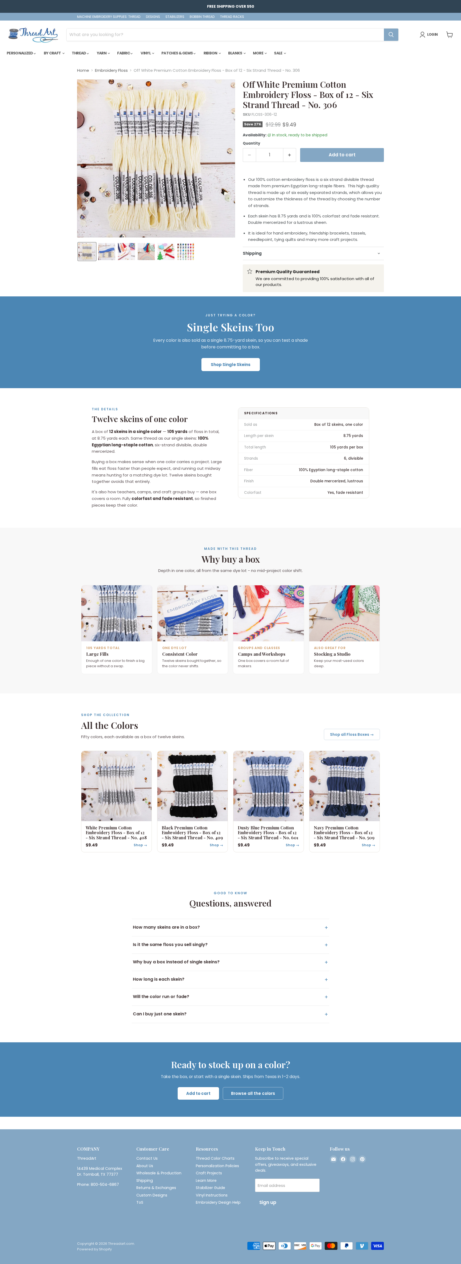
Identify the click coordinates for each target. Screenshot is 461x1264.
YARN (102, 53)
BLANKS (235, 53)
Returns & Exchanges (156, 1187)
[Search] (391, 35)
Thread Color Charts (215, 1158)
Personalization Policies (217, 1165)
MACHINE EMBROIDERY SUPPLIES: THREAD (109, 17)
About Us (144, 1165)
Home (83, 70)
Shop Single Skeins (231, 364)
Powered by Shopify (94, 1249)
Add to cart (198, 1093)
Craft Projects (209, 1173)
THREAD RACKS (232, 17)
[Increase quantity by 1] (289, 155)
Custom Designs (151, 1195)
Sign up (267, 1202)
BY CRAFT (53, 53)
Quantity (251, 143)
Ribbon (211, 53)
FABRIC (123, 53)
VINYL (146, 53)
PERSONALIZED (20, 53)
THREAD (79, 53)
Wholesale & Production (158, 1173)
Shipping (144, 1180)
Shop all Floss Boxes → (352, 734)
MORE (258, 53)
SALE (278, 53)
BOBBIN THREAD (202, 17)
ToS (139, 1202)
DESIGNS (153, 17)
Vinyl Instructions (212, 1195)
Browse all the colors (253, 1093)
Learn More (206, 1180)
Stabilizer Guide (210, 1187)
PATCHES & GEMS (177, 53)
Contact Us (147, 1158)
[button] (87, 252)
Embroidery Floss (111, 70)
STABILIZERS (174, 17)
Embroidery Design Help (218, 1202)
